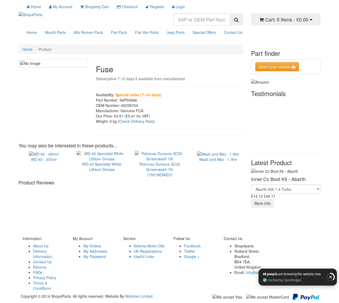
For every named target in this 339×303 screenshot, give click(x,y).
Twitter (189, 251)
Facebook (192, 245)
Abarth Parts (55, 32)
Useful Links (144, 256)
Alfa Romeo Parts (88, 32)
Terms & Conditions (42, 285)
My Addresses (95, 251)
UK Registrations (148, 251)
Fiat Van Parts (147, 32)
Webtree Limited (139, 296)
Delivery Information (42, 253)
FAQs (37, 272)
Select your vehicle (275, 66)
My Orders (92, 245)
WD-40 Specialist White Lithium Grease (101, 166)
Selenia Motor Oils (149, 245)
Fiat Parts (119, 32)
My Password (94, 256)
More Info (263, 203)
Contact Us (233, 32)
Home (32, 32)
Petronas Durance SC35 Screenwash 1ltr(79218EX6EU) (159, 169)
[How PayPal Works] (306, 296)
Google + (191, 256)
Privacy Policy (44, 277)
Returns (39, 267)
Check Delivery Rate (136, 121)
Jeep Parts (176, 32)
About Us (40, 245)
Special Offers (204, 32)
